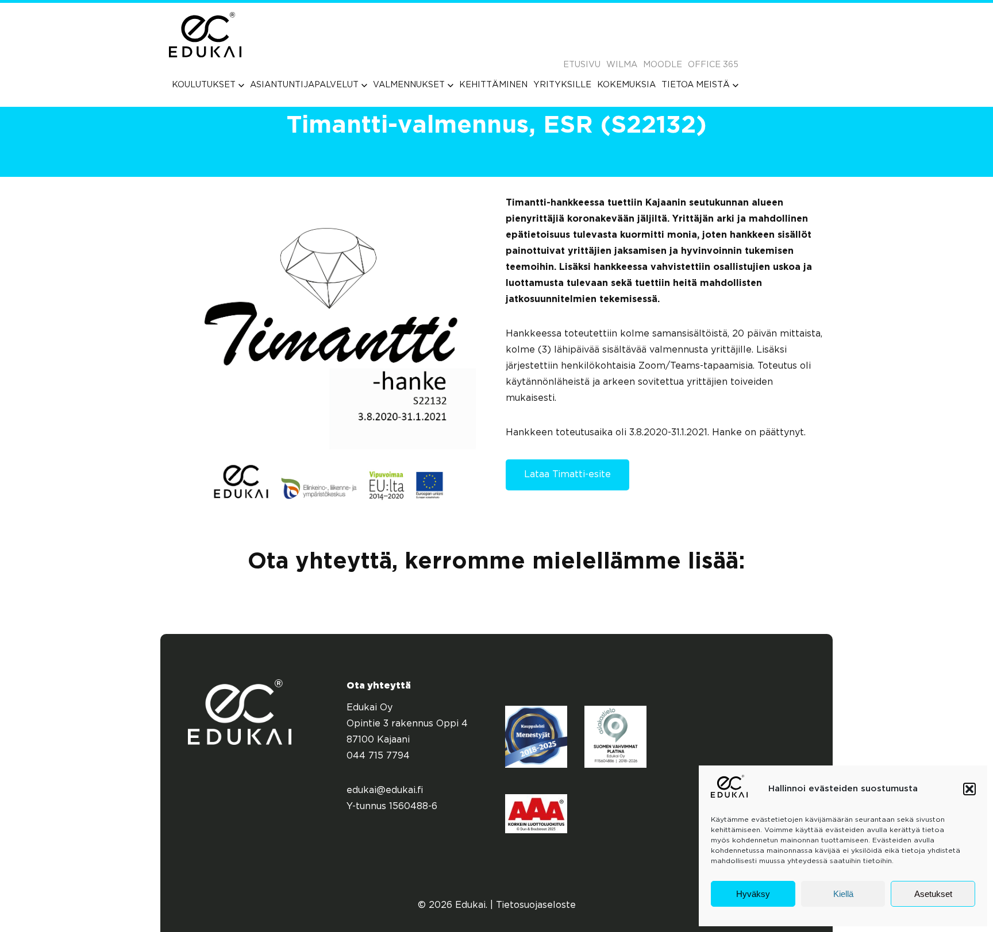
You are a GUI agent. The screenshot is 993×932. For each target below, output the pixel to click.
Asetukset (933, 894)
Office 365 (713, 64)
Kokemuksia (626, 84)
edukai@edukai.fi (385, 790)
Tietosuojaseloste (536, 905)
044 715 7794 (378, 756)
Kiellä (843, 894)
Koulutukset (204, 84)
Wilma (621, 64)
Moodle (662, 64)
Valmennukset (409, 84)
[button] (969, 789)
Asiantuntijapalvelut (304, 84)
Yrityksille (562, 84)
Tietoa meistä (695, 84)
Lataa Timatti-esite (567, 474)
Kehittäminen (493, 84)
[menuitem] (208, 85)
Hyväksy (753, 894)
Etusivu (582, 64)
